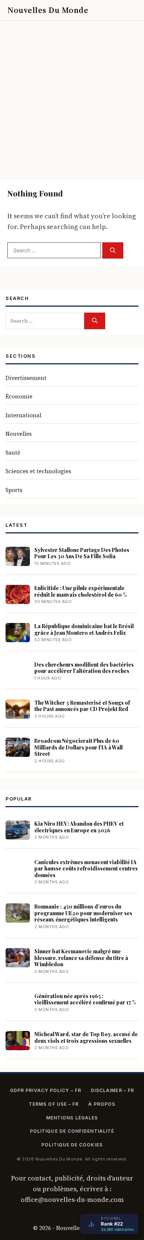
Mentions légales (72, 1118)
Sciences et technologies (38, 471)
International (23, 415)
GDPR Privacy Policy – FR (45, 1090)
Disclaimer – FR (112, 1090)
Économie (19, 396)
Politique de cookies (72, 1145)
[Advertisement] (72, 96)
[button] (113, 10)
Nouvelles (19, 434)
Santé (13, 452)
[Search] (112, 250)
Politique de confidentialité (72, 1131)
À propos (101, 1104)
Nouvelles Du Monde (47, 10)
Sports (14, 490)
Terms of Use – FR (54, 1104)
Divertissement (26, 378)
